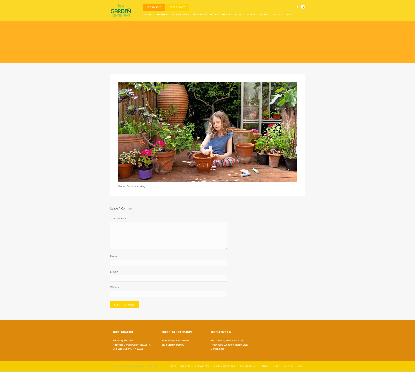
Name (114, 256)
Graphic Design (231, 14)
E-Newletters (180, 14)
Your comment (118, 218)
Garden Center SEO (205, 14)
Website (114, 287)
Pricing (250, 14)
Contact (277, 14)
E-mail (114, 271)
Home (148, 14)
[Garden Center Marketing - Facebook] (298, 7)
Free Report (177, 7)
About (263, 14)
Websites (161, 14)
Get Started (154, 7)
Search (303, 7)
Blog (290, 14)
